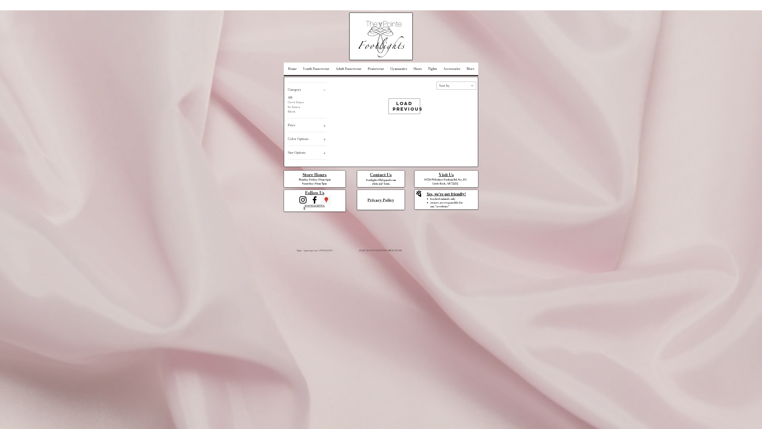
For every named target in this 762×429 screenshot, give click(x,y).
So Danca (294, 107)
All (290, 97)
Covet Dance (296, 102)
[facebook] (314, 200)
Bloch (291, 111)
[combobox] (456, 86)
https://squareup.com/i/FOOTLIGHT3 (315, 250)
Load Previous (406, 106)
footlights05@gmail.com (381, 180)
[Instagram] (303, 200)
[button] (381, 175)
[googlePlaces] (326, 200)
